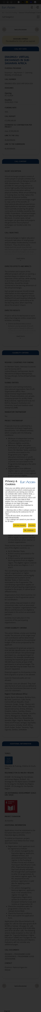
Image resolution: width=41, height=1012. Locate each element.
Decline (32, 525)
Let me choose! (19, 525)
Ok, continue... (29, 530)
